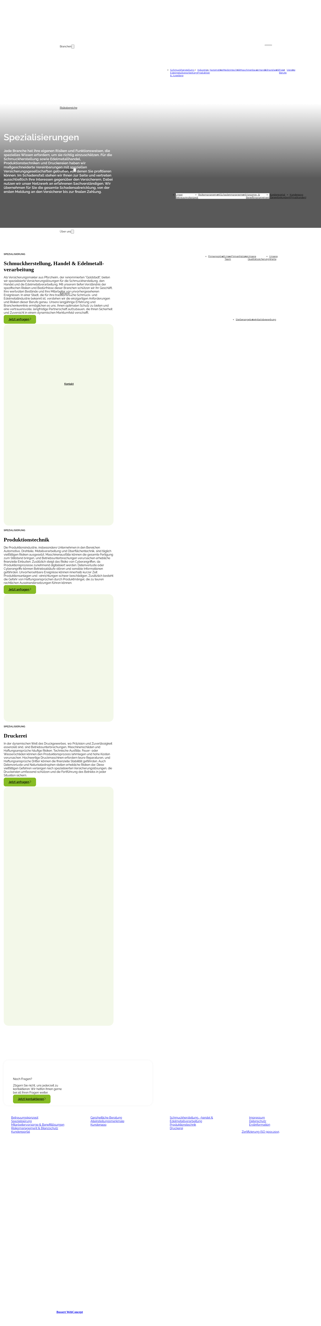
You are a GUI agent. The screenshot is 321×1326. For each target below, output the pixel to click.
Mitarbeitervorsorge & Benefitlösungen (37, 1124)
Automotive (216, 69)
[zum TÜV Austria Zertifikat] (58, 1252)
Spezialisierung (21, 1121)
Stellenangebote (245, 319)
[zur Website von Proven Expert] (58, 1297)
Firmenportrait (216, 256)
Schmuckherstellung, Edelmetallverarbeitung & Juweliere (183, 72)
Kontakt (69, 383)
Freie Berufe (283, 71)
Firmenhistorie (239, 256)
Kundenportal (20, 1131)
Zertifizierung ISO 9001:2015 (260, 1131)
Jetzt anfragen (19, 319)
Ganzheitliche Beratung (106, 1117)
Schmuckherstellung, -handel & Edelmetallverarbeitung (191, 1119)
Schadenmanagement (233, 194)
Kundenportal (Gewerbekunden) (280, 196)
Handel (263, 69)
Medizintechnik (231, 69)
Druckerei (176, 1128)
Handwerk (273, 69)
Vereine (291, 69)
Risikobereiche (68, 107)
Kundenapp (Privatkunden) (298, 196)
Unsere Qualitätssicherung (258, 257)
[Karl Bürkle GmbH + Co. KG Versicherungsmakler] (160, 21)
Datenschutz (257, 1121)
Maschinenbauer (249, 69)
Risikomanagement (209, 194)
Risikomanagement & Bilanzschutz (34, 1128)
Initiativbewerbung (265, 319)
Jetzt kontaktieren (31, 1099)
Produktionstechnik (183, 1124)
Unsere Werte (273, 257)
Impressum (257, 1117)
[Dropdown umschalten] (72, 46)
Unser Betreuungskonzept (187, 196)
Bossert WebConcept (69, 1312)
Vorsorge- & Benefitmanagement (257, 196)
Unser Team (228, 257)
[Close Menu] (268, 45)
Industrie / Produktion (203, 71)
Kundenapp (98, 1124)
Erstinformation (259, 1124)
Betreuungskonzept (24, 1117)
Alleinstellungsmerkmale (107, 1121)
